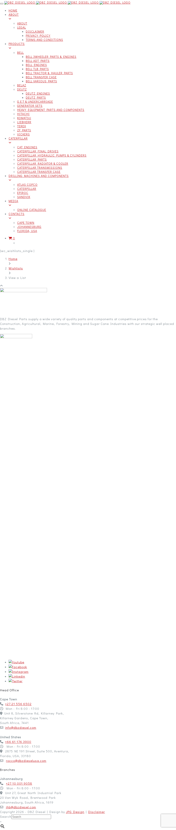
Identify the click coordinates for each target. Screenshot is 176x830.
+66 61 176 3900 (18, 741)
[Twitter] (16, 681)
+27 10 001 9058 (19, 783)
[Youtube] (16, 662)
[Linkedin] (17, 676)
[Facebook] (18, 667)
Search (5, 816)
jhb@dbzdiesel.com (21, 807)
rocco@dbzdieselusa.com (26, 760)
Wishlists (16, 268)
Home (13, 259)
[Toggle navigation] (1, 3)
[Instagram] (19, 671)
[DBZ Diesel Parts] (67, 2)
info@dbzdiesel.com (20, 727)
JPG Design (75, 812)
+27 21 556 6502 (18, 704)
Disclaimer (96, 812)
